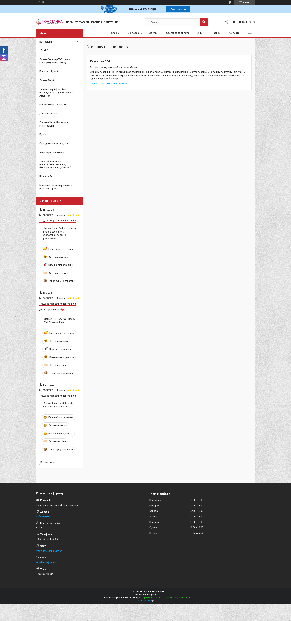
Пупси (42, 134)
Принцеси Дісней (49, 71)
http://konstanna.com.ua (49, 550)
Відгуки (153, 33)
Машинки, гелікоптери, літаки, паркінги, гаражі (55, 187)
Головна (115, 33)
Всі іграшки (45, 41)
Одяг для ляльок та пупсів (54, 143)
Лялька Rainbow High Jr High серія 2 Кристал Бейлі (58, 405)
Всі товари (134, 33)
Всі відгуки (46, 462)
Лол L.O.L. (45, 50)
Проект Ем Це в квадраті (53, 104)
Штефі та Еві (46, 176)
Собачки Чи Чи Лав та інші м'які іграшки (53, 124)
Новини (216, 33)
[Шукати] (204, 22)
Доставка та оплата (177, 33)
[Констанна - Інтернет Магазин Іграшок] (49, 22)
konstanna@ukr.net (46, 562)
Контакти (234, 33)
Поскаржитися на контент (150, 597)
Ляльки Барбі (46, 80)
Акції (200, 33)
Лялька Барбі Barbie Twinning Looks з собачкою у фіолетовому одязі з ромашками (59, 233)
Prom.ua (162, 591)
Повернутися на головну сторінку (108, 83)
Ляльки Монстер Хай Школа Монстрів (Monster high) (54, 61)
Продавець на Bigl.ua (145, 594)
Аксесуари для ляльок (51, 152)
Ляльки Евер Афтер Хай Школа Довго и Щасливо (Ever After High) (56, 92)
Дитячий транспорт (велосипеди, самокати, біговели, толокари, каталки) (55, 164)
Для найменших (48, 113)
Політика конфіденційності (177, 597)
